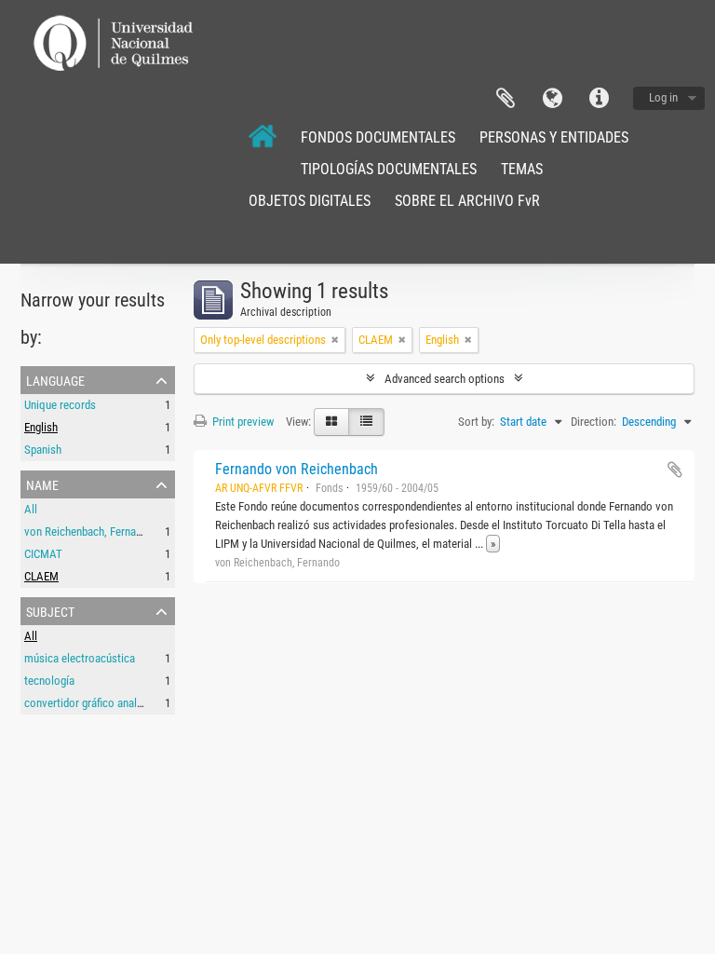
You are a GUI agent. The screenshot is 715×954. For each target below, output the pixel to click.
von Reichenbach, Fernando (89, 531)
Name (42, 483)
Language (552, 98)
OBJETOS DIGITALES (310, 201)
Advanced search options (444, 379)
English (41, 427)
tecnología (49, 681)
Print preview (241, 422)
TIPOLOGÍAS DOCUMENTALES (389, 169)
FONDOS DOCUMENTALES (378, 137)
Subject (50, 610)
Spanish (42, 450)
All (30, 509)
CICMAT (43, 554)
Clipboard (505, 98)
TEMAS (522, 169)
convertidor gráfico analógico (94, 703)
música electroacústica (79, 658)
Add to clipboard (675, 469)
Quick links (598, 98)
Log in (663, 97)
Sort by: (476, 422)
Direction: (593, 422)
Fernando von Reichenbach (296, 469)
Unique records (60, 405)
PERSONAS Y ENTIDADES (553, 137)
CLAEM (41, 576)
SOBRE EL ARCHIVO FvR (467, 201)
